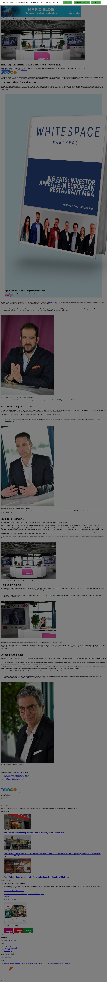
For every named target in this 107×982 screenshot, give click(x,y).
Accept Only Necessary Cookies (82, 2)
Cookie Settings (67, 2)
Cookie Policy (51, 3)
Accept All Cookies (96, 2)
